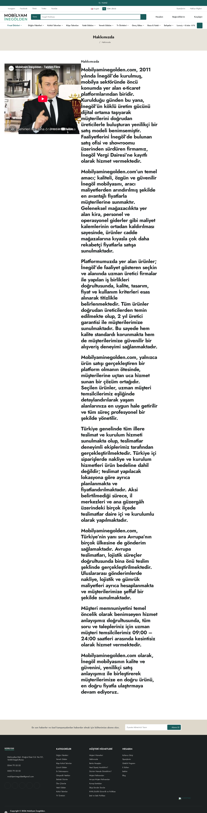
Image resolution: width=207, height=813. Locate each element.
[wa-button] (191, 801)
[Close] (204, 3)
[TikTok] (29, 786)
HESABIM (127, 749)
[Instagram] (15, 786)
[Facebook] (8, 786)
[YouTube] (37, 786)
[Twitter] (22, 786)
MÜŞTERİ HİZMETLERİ (100, 749)
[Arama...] (143, 16)
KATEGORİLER (63, 749)
